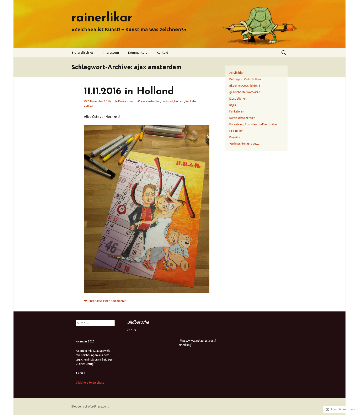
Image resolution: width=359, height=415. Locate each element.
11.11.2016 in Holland (129, 92)
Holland (179, 101)
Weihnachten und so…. (244, 143)
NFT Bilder (236, 130)
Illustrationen (238, 98)
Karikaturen (125, 101)
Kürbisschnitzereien (242, 118)
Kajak (232, 105)
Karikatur (191, 101)
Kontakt (162, 52)
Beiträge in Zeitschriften (245, 79)
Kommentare (138, 52)
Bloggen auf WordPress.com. (90, 406)
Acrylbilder (236, 72)
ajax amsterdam (150, 101)
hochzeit (167, 101)
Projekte (234, 137)
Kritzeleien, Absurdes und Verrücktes (253, 124)
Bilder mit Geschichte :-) (244, 85)
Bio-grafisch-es (82, 52)
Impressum (111, 52)
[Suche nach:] (284, 52)
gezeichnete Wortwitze (244, 92)
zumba (88, 105)
